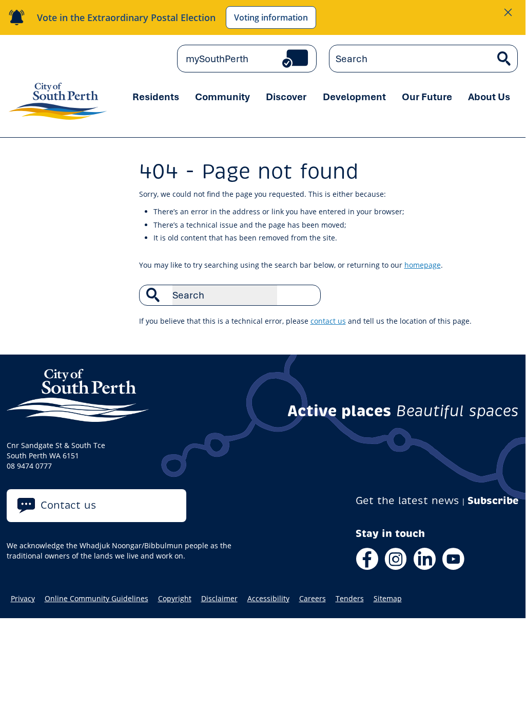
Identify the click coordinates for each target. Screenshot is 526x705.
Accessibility (268, 598)
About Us (489, 96)
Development (354, 96)
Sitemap (388, 598)
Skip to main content (36, 58)
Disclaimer (219, 598)
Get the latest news (407, 500)
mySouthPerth (217, 58)
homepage (422, 265)
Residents (155, 96)
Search (307, 295)
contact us (328, 321)
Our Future (427, 96)
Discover (286, 96)
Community (222, 96)
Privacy (23, 598)
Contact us (68, 505)
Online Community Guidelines (96, 598)
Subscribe (493, 500)
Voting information (271, 17)
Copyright (174, 598)
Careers (312, 598)
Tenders (350, 598)
